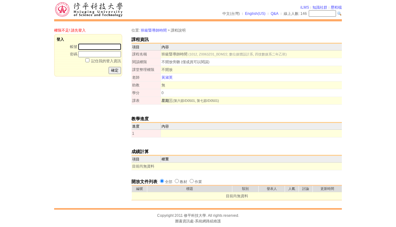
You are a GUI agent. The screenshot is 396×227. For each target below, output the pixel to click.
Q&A (274, 13)
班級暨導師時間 (154, 30)
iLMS (304, 7)
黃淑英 (167, 77)
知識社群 (319, 7)
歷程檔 (336, 7)
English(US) (255, 13)
